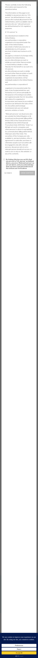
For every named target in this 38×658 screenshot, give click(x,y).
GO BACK (8, 173)
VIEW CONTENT (27, 173)
